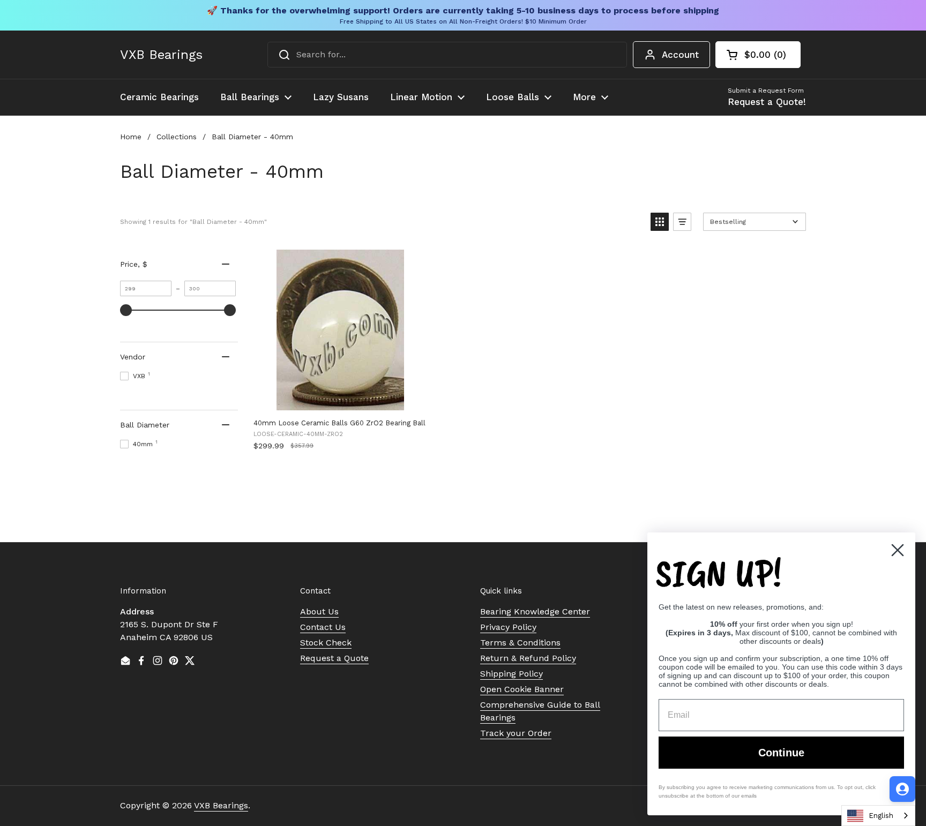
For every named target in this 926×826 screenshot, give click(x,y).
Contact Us (323, 627)
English (881, 816)
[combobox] (447, 54)
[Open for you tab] (902, 789)
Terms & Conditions (520, 642)
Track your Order (515, 733)
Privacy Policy (508, 627)
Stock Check (326, 642)
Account (680, 54)
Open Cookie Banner (522, 689)
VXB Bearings (161, 54)
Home (130, 136)
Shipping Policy (511, 674)
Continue (781, 753)
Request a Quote (334, 658)
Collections (176, 136)
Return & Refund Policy (528, 658)
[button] (758, 54)
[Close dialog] (897, 550)
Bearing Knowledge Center (535, 611)
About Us (319, 611)
